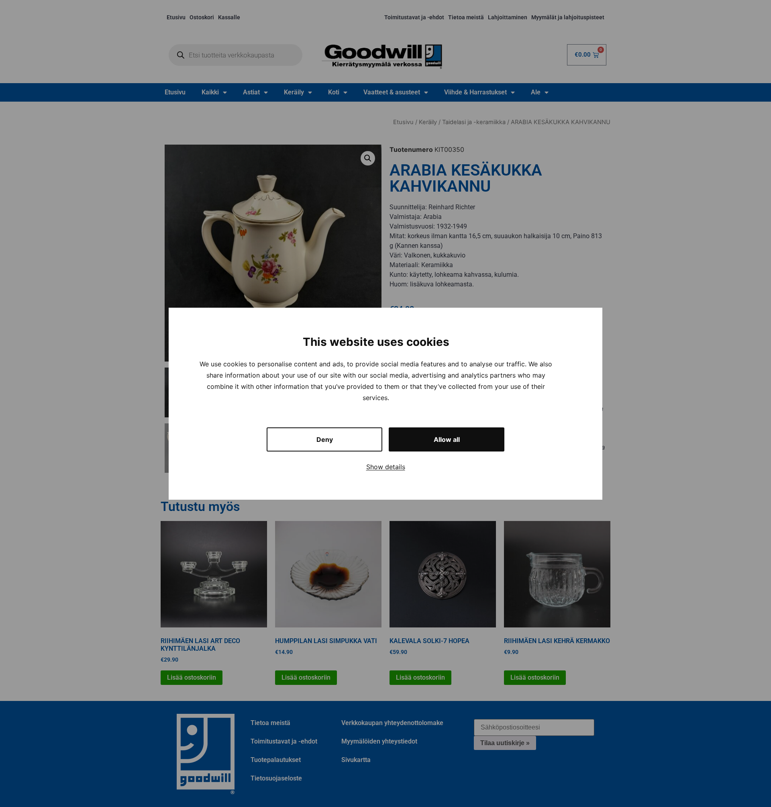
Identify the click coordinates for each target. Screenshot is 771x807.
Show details (385, 467)
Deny (324, 439)
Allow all (447, 439)
